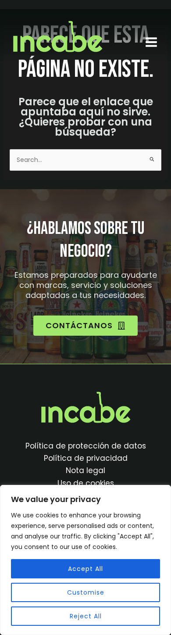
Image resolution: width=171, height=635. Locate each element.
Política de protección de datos (85, 445)
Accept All (85, 568)
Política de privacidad (86, 458)
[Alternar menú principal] (151, 42)
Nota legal (85, 470)
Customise (85, 592)
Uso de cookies (85, 483)
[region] (85, 560)
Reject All (86, 616)
